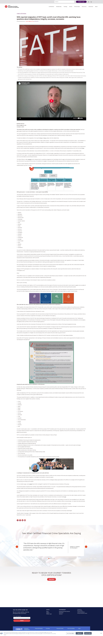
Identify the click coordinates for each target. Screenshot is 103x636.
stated (30, 484)
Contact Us (79, 609)
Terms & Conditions (81, 612)
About (47, 611)
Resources (84, 6)
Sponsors (61, 613)
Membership (58, 6)
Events (70, 6)
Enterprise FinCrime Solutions (64, 611)
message (29, 159)
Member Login (49, 613)
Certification (51, 6)
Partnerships (77, 6)
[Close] (101, 633)
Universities (61, 612)
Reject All (79, 633)
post (65, 496)
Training (65, 6)
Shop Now (51, 579)
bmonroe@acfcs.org (30, 21)
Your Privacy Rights (70, 633)
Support (47, 612)
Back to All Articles (21, 13)
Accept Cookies (88, 633)
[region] (51, 633)
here (41, 138)
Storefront (91, 6)
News (96, 6)
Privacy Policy (79, 610)
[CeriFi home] (19, 629)
